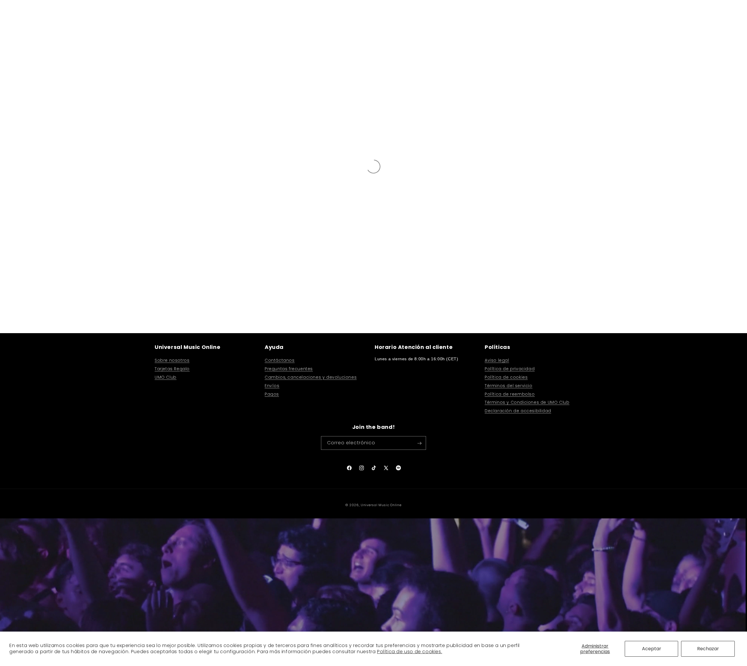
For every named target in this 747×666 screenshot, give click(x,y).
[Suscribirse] (419, 443)
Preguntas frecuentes (289, 369)
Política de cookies (506, 377)
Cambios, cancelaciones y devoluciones (311, 377)
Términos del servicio (509, 385)
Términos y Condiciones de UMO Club (527, 402)
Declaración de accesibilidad (518, 411)
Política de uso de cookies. (409, 651)
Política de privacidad (510, 369)
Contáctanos (280, 360)
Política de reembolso (510, 394)
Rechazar (708, 648)
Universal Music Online (381, 505)
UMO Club (166, 377)
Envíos (272, 385)
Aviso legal (497, 360)
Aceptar (651, 648)
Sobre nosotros (172, 360)
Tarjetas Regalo (172, 369)
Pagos (272, 394)
